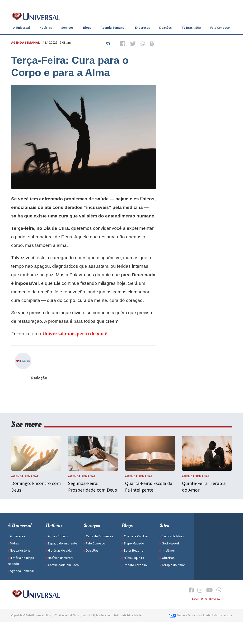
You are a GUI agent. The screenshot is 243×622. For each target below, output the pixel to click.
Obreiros (168, 558)
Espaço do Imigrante (62, 543)
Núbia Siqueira (134, 558)
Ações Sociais (58, 536)
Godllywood (170, 543)
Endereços (142, 27)
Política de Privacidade (127, 615)
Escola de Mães (173, 536)
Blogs (87, 27)
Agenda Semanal (113, 27)
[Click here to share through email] (108, 44)
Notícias (45, 27)
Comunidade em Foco (63, 565)
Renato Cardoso (135, 565)
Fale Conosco (220, 27)
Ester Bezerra (134, 550)
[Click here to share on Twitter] (133, 44)
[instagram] (199, 590)
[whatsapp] (218, 590)
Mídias (14, 543)
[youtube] (209, 590)
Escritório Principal (206, 598)
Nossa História (20, 550)
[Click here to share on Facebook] (122, 44)
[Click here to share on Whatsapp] (142, 44)
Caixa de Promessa (99, 536)
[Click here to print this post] (152, 44)
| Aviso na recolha (221, 615)
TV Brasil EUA (191, 27)
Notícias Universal (60, 558)
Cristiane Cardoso (136, 536)
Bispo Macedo (134, 543)
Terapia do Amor (173, 565)
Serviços (67, 27)
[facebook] (191, 590)
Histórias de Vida (60, 550)
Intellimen (169, 550)
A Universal (21, 27)
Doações (165, 27)
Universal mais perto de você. (75, 333)
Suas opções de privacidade (193, 615)
